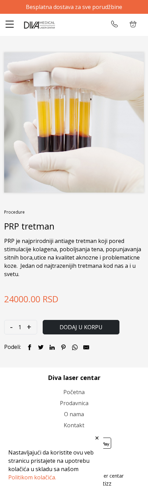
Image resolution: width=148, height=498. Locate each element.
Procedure (14, 212)
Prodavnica (74, 403)
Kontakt (74, 425)
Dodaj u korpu (81, 327)
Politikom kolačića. (32, 477)
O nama (74, 414)
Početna (74, 392)
